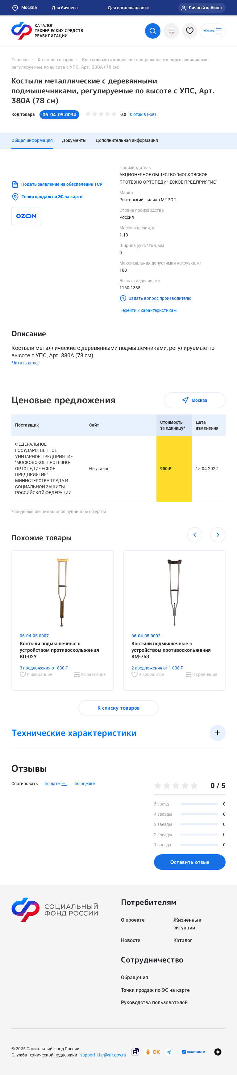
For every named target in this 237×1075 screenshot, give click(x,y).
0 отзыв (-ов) (143, 114)
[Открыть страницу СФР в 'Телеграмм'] (169, 1051)
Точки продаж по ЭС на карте (52, 196)
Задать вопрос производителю (160, 298)
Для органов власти (128, 7)
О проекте (133, 920)
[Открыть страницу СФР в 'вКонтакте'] (193, 1051)
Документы (74, 140)
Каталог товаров (55, 59)
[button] (194, 534)
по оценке (85, 783)
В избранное (39, 674)
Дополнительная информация (127, 140)
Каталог (182, 940)
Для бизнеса (65, 7)
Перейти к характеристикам (148, 310)
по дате (52, 783)
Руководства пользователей (154, 1002)
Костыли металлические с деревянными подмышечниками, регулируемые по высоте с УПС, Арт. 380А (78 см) (113, 90)
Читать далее (26, 362)
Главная (20, 59)
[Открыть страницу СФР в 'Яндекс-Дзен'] (218, 1052)
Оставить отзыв (190, 862)
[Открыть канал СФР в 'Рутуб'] (135, 1051)
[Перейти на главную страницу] (47, 31)
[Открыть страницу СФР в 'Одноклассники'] (152, 1051)
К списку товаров (119, 707)
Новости (130, 940)
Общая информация (32, 140)
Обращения (134, 977)
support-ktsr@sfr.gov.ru (103, 1054)
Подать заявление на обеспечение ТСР (61, 184)
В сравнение (93, 674)
